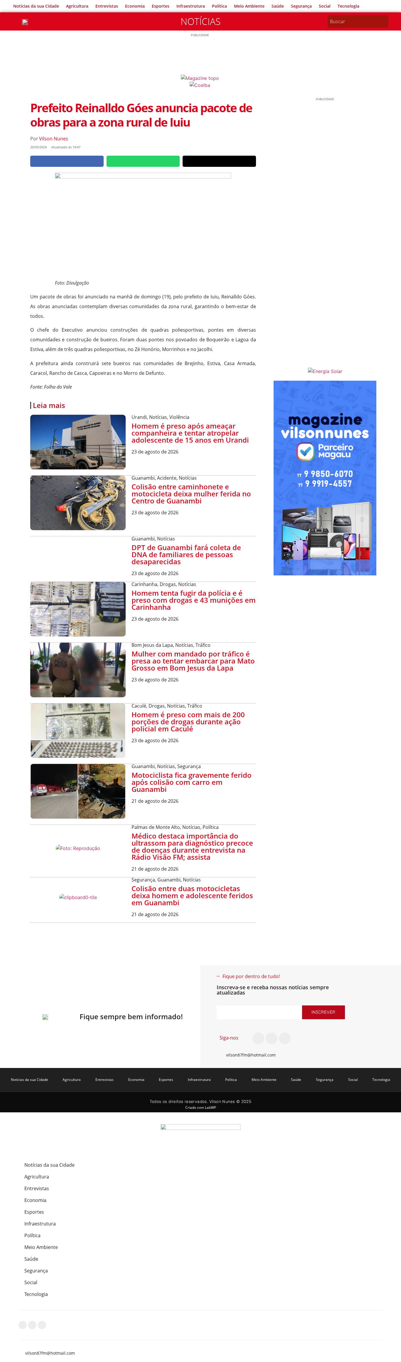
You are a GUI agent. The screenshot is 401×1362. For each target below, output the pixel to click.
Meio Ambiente (249, 6)
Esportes (160, 6)
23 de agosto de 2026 (155, 452)
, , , (167, 706)
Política (219, 6)
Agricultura (77, 6)
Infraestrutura (190, 6)
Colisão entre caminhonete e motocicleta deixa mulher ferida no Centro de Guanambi (191, 493)
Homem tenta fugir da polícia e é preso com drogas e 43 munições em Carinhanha (194, 600)
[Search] (384, 21)
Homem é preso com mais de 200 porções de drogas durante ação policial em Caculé (188, 721)
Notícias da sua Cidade (36, 6)
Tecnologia (348, 6)
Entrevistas (106, 6)
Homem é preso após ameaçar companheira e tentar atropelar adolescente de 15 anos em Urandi (190, 433)
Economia (135, 6)
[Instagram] (271, 1038)
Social (325, 6)
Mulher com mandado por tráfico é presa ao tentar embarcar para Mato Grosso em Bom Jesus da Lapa (193, 661)
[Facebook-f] (258, 1038)
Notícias (200, 21)
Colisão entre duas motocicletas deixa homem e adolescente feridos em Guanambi (192, 895)
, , (160, 417)
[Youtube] (285, 1038)
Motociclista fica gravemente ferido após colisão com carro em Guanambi (192, 782)
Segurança (301, 6)
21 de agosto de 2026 (155, 801)
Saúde (278, 6)
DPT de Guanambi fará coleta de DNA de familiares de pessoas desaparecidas (186, 554)
